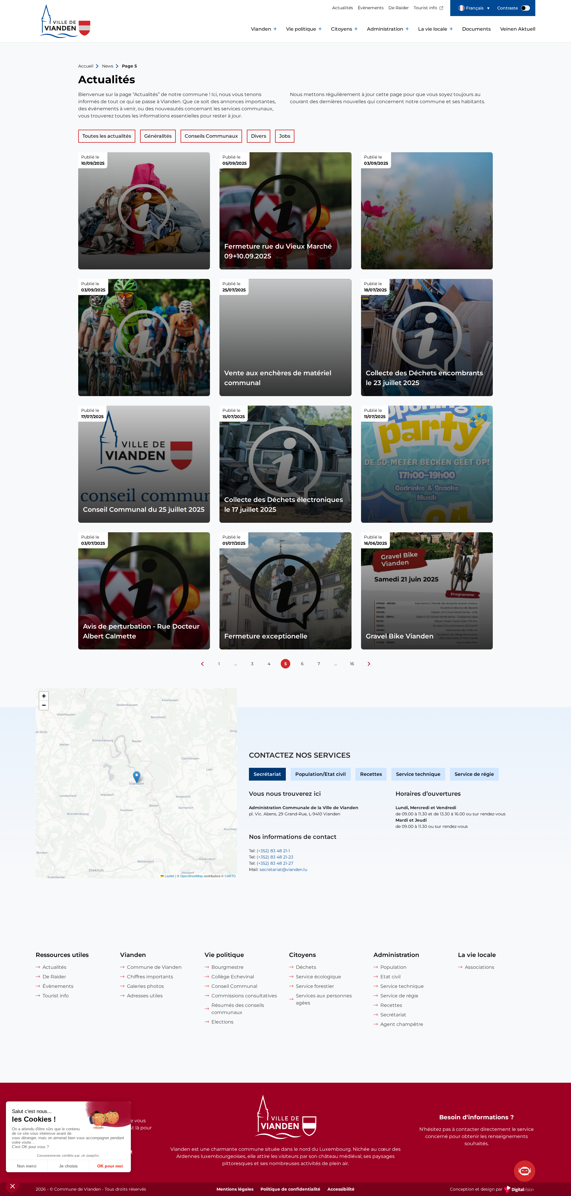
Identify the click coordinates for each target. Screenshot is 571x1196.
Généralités (158, 136)
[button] (474, 8)
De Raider (398, 7)
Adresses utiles (145, 996)
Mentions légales (235, 1189)
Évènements (371, 7)
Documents (476, 29)
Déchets (306, 967)
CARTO (230, 876)
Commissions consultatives (244, 996)
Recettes (371, 774)
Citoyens (341, 29)
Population (393, 967)
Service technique (418, 774)
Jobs (284, 136)
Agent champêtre (401, 1024)
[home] (53, 29)
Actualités (342, 7)
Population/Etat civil (320, 774)
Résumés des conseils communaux (237, 1008)
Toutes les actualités (106, 136)
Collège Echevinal (232, 977)
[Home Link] (285, 1118)
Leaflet (169, 876)
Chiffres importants (150, 977)
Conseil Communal (234, 986)
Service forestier (315, 986)
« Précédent (202, 663)
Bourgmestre (227, 967)
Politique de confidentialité (290, 1189)
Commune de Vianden (154, 967)
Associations (479, 967)
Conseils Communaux (211, 136)
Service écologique (318, 977)
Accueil (85, 66)
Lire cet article (144, 210)
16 (352, 663)
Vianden (261, 29)
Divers (258, 136)
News (107, 66)
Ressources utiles (62, 954)
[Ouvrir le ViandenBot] (524, 1171)
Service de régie (474, 774)
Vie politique (301, 29)
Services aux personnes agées (324, 999)
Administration (385, 29)
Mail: (278, 869)
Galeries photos (145, 986)
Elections (222, 1022)
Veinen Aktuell (517, 29)
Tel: (269, 850)
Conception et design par (492, 1189)
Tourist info (425, 7)
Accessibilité (340, 1189)
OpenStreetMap (191, 876)
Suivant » (369, 663)
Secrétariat (267, 774)
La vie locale (432, 29)
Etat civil (390, 977)
